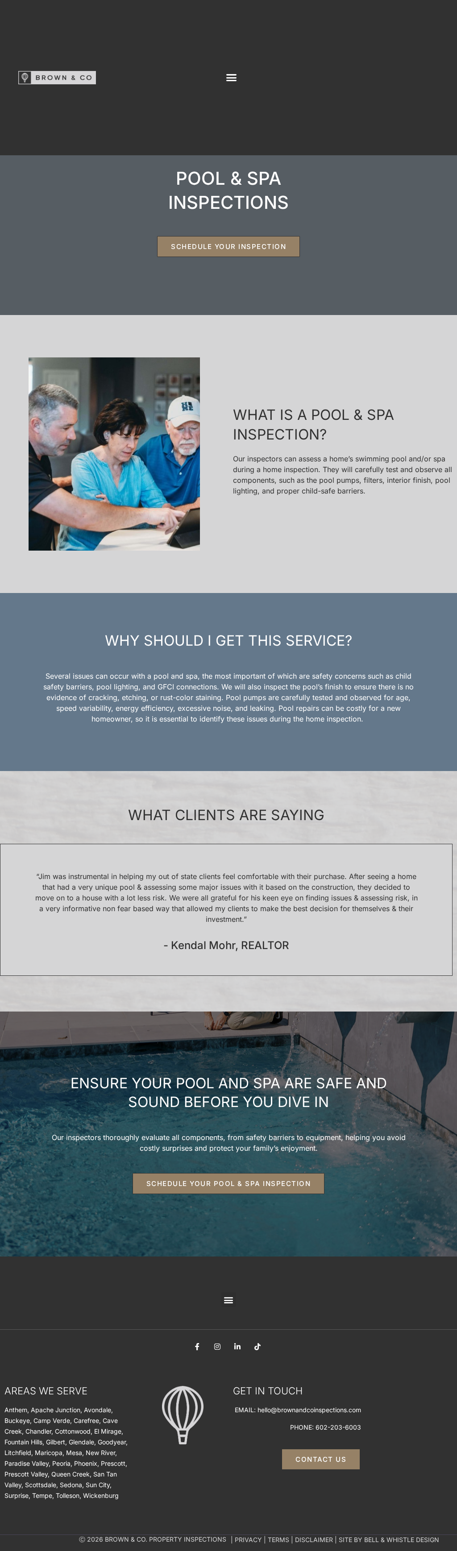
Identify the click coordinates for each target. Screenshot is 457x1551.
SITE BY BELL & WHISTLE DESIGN (389, 1539)
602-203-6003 (338, 1427)
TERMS (278, 1539)
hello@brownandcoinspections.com (309, 1410)
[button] (231, 77)
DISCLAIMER (314, 1539)
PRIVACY (248, 1539)
